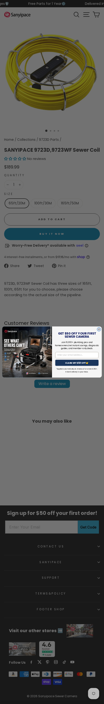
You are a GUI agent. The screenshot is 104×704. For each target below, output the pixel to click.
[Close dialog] (99, 329)
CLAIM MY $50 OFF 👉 (77, 362)
